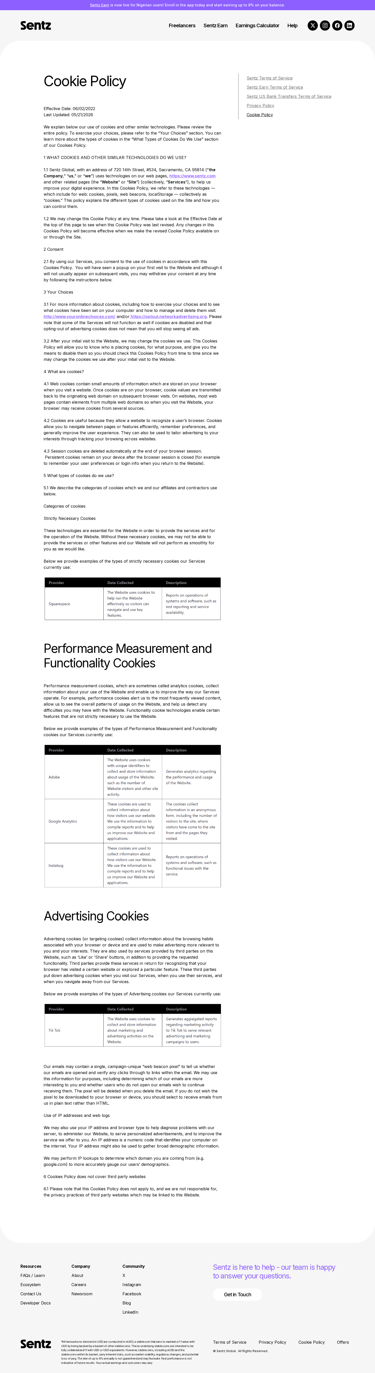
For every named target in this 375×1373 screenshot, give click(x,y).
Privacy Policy (260, 105)
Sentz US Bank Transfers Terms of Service (289, 96)
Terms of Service (229, 1342)
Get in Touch (237, 1294)
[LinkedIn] (349, 25)
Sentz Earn (99, 5)
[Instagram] (325, 25)
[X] (313, 25)
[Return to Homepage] (35, 1352)
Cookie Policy (260, 114)
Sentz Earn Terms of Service (275, 87)
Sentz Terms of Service (270, 78)
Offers (343, 1342)
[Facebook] (337, 25)
